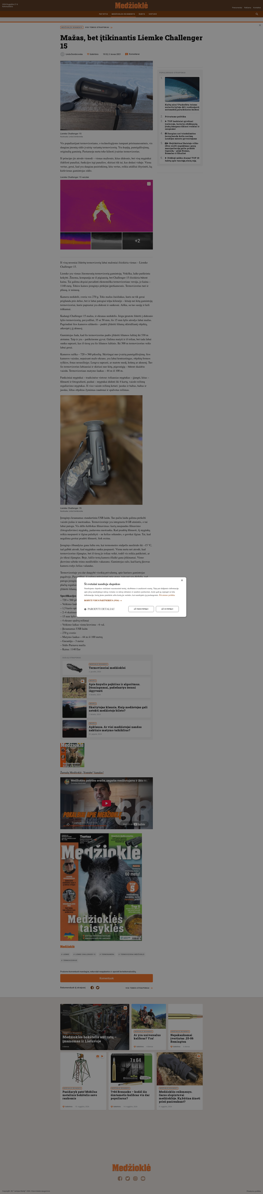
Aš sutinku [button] (167, 608)
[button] (131, 600)
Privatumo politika (167, 595)
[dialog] (131, 597)
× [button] (182, 580)
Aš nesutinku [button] (141, 608)
